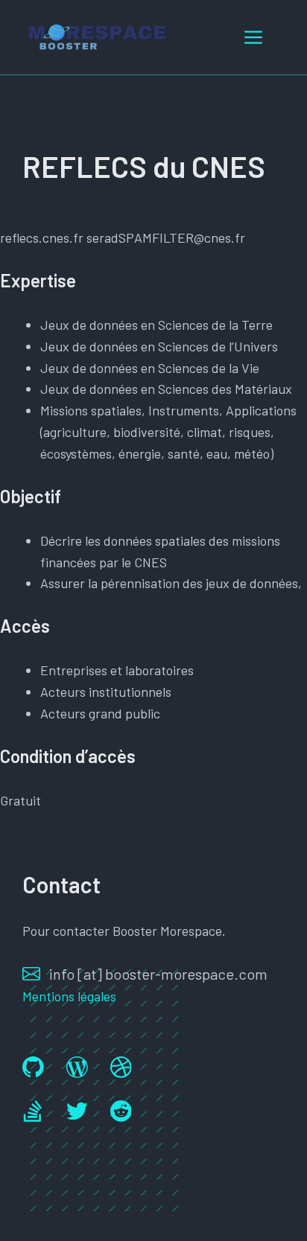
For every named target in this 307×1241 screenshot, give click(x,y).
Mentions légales (69, 996)
